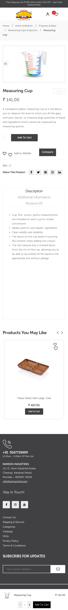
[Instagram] (52, 172)
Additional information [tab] (34, 197)
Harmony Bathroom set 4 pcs (56, 92)
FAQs (6, 536)
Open (5, 63)
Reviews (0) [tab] (34, 203)
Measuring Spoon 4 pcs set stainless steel (62, 92)
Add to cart (24, 137)
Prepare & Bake (47, 25)
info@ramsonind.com (15, 481)
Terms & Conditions (14, 545)
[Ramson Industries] (24, 14)
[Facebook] (31, 172)
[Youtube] (24, 504)
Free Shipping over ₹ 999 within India (23, 2)
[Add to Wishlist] (55, 344)
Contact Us (9, 517)
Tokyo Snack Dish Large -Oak (34, 398)
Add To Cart (42, 604)
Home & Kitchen (24, 25)
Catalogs (8, 531)
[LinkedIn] (59, 172)
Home (6, 25)
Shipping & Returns (13, 522)
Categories (9, 526)
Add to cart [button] (34, 411)
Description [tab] (34, 191)
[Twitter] (38, 172)
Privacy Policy (10, 541)
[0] (55, 14)
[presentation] (57, 332)
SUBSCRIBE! (58, 569)
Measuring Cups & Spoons (23, 30)
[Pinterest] (45, 172)
